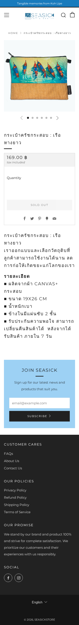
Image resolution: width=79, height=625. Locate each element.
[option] (39, 76)
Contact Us (13, 468)
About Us (11, 461)
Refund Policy (15, 497)
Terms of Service (17, 512)
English (37, 602)
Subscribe (37, 416)
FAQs (8, 453)
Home (13, 33)
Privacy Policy (15, 490)
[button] (28, 118)
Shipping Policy (16, 505)
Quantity (14, 178)
